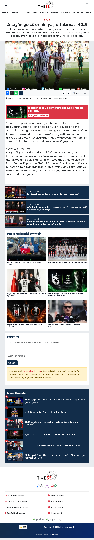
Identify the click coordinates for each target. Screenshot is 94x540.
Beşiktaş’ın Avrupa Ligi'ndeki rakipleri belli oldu (24, 326)
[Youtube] (52, 486)
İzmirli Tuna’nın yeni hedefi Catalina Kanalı (24, 263)
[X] (42, 486)
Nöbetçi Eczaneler (16, 495)
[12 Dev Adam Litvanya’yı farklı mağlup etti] (68, 248)
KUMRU (5, 12)
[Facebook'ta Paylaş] (7, 93)
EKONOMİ (78, 12)
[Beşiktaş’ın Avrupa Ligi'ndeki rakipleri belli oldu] (26, 311)
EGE (35, 12)
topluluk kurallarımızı (32, 371)
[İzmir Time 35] (46, 4)
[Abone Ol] (80, 92)
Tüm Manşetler (58, 507)
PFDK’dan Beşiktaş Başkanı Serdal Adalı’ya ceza (64, 326)
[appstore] (39, 519)
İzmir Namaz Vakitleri (17, 501)
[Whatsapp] (56, 486)
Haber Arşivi (56, 513)
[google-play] (54, 519)
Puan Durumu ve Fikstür (17, 507)
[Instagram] (47, 486)
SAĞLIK (54, 12)
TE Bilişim (54, 534)
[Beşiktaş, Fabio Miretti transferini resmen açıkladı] (26, 280)
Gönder (12, 362)
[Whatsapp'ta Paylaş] (16, 93)
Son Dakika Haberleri (16, 513)
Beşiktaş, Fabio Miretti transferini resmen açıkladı (26, 294)
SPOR (89, 12)
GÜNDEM (25, 12)
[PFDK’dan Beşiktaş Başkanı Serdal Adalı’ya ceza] (68, 311)
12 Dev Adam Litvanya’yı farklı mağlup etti (67, 262)
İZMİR (15, 12)
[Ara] (87, 4)
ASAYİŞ (44, 12)
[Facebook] (38, 486)
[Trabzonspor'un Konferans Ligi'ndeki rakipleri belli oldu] (68, 280)
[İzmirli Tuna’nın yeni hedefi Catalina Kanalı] (26, 248)
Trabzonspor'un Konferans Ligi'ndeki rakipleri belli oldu (65, 294)
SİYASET (65, 12)
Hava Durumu (57, 495)
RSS (24, 527)
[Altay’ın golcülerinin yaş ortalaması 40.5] (47, 65)
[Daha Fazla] (21, 93)
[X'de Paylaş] (12, 93)
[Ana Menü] (6, 4)
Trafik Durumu (57, 501)
